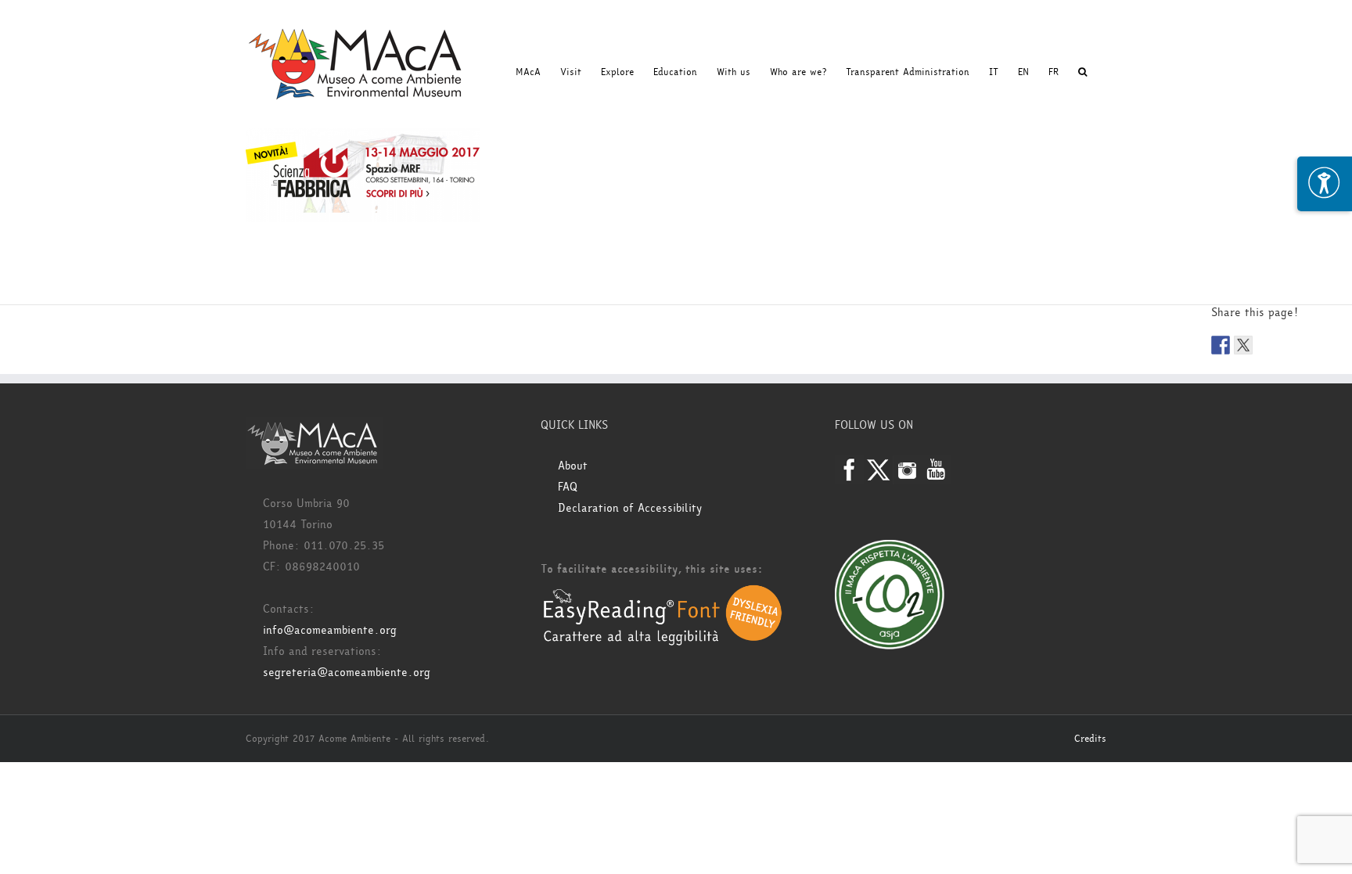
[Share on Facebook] (1220, 345)
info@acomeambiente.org (330, 630)
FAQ (567, 487)
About (573, 466)
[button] (1082, 72)
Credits (1090, 739)
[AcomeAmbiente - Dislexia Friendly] (663, 592)
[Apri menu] (1324, 183)
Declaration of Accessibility (630, 508)
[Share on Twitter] (1243, 345)
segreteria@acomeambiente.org (346, 672)
